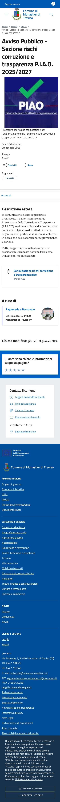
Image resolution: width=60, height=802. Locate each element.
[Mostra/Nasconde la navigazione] (6, 14)
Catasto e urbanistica (13, 527)
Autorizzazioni (9, 543)
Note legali (8, 718)
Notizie (6, 611)
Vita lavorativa (10, 563)
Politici (5, 499)
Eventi (5, 644)
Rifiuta (33, 788)
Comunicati (8, 616)
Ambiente (7, 578)
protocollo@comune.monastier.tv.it (29, 673)
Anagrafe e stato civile (14, 532)
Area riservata (9, 728)
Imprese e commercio (13, 594)
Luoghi (5, 639)
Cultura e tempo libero (14, 589)
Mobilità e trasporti (12, 568)
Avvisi (24, 26)
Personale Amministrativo (16, 505)
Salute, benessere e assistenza (18, 553)
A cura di (6, 195)
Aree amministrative (13, 489)
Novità (14, 26)
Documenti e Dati (11, 510)
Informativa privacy (12, 713)
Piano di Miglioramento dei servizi (20, 733)
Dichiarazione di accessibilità (17, 723)
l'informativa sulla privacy (29, 779)
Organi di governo (11, 484)
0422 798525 (13, 663)
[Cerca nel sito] (51, 14)
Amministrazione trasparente (18, 708)
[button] (12, 4)
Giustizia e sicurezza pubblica (18, 573)
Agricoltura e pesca (12, 537)
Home (5, 26)
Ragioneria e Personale (20, 309)
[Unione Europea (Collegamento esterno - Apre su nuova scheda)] (30, 453)
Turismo (6, 558)
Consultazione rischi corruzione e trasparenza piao (33, 273)
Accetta (32, 795)
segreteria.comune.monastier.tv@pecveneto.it (32, 678)
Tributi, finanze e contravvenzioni (20, 584)
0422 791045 (13, 668)
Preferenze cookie (14, 776)
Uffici (5, 494)
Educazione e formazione (15, 548)
